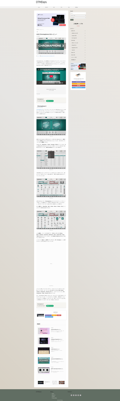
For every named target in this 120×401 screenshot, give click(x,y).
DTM (61, 7)
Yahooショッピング (49, 316)
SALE (69, 7)
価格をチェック (50, 100)
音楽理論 (76, 7)
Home (39, 7)
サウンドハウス (48, 315)
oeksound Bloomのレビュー (56, 329)
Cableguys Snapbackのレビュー (56, 339)
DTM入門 (46, 7)
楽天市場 (59, 315)
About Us (53, 395)
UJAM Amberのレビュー (55, 349)
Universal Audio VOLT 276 (79, 78)
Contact (53, 396)
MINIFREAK (55, 312)
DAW (54, 7)
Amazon (54, 315)
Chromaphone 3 (39, 109)
